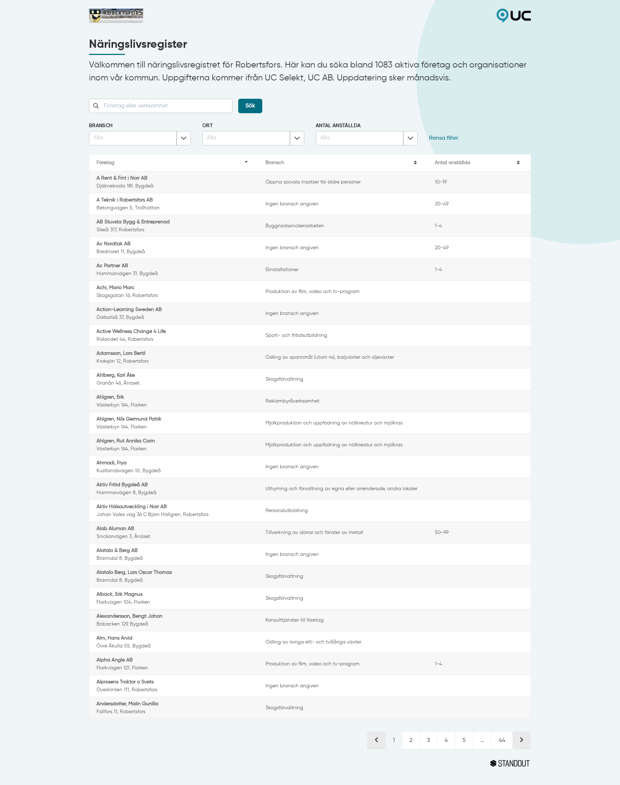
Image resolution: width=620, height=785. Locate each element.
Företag (105, 162)
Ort (207, 125)
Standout (310, 763)
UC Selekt (420, 16)
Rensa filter (443, 138)
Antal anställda (338, 125)
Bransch (100, 125)
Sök (250, 106)
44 (502, 740)
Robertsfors (199, 16)
